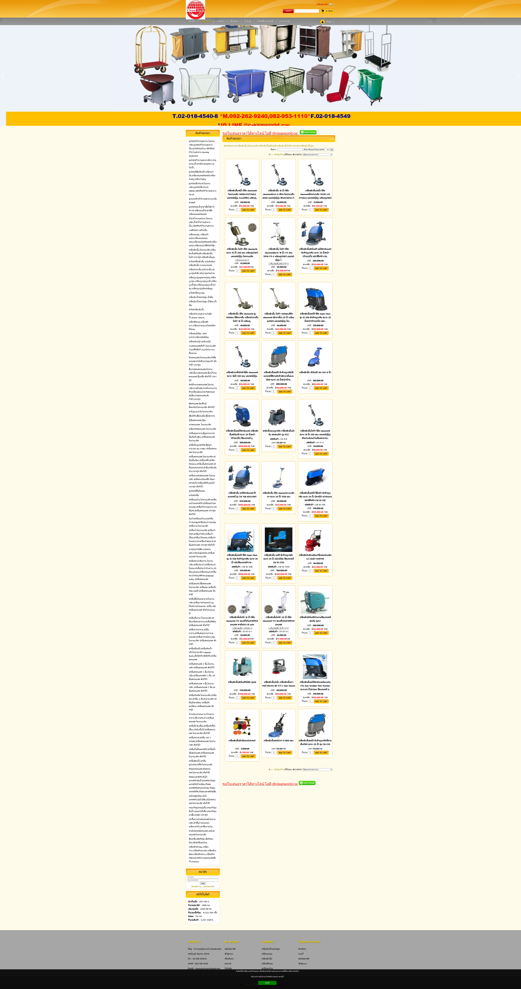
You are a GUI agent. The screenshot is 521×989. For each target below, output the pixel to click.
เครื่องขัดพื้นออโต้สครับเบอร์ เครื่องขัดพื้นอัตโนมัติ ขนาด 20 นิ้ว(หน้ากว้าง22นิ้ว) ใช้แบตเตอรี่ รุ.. (242, 434)
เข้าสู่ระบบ (330, 22)
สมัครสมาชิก (322, 4)
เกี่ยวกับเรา (229, 959)
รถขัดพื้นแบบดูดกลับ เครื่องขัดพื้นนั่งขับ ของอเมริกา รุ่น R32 (278, 432)
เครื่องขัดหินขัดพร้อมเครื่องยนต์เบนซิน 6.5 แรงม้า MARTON (315, 557)
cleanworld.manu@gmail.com (207, 968)
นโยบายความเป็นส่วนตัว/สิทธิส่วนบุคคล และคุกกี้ (267, 976)
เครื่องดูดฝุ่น (267, 954)
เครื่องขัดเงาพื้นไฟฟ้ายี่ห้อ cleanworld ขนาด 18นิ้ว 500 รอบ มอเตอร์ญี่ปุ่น (242, 374)
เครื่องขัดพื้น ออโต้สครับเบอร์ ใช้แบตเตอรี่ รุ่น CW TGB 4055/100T (242, 495)
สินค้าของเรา (234, 138)
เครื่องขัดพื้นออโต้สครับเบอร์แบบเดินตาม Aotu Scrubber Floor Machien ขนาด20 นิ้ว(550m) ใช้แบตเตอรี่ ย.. (315, 685)
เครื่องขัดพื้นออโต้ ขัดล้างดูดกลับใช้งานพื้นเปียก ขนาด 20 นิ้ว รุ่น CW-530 (315, 742)
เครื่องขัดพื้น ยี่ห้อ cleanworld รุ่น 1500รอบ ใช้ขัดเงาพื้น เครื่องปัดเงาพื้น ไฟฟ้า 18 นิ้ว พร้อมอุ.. (242, 317)
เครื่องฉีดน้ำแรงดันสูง (271, 949)
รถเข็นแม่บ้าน (267, 968)
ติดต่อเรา (302, 949)
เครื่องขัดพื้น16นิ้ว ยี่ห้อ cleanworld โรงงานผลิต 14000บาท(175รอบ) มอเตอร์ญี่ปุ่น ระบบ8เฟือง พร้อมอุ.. (242, 194)
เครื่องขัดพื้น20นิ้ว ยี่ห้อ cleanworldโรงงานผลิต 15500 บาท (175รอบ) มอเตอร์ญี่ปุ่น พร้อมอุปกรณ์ (315, 194)
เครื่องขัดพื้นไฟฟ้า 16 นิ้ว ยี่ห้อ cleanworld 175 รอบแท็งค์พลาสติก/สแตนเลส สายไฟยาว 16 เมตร (242, 621)
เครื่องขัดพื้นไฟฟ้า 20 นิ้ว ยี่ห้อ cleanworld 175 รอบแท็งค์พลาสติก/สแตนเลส (279, 621)
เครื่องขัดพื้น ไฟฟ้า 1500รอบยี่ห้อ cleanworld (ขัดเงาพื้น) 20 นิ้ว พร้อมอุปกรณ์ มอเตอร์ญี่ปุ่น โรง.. (278, 317)
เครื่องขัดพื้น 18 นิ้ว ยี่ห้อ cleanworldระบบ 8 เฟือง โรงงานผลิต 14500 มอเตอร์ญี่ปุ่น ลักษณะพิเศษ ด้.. (278, 194)
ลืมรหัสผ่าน (196, 886)
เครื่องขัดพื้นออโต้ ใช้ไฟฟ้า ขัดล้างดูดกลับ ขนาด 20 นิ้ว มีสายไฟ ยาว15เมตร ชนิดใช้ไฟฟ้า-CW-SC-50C (315, 496)
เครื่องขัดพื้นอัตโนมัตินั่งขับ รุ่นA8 (242, 682)
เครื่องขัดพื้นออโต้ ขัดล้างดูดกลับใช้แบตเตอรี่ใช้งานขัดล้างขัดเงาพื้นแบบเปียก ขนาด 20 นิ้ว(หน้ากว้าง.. (279, 376)
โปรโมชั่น (228, 968)
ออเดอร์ (228, 964)
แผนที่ (301, 954)
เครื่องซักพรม (267, 964)
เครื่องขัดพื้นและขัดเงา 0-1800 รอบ (278, 740)
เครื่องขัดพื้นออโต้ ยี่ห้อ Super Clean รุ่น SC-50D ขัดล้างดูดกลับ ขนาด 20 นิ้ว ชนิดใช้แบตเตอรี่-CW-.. (242, 558)
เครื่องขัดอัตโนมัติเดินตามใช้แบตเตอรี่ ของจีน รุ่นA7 (315, 619)
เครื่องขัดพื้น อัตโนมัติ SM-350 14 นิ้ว (315, 372)
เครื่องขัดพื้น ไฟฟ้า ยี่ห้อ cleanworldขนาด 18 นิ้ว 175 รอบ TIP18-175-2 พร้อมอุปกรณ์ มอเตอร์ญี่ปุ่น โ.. (278, 254)
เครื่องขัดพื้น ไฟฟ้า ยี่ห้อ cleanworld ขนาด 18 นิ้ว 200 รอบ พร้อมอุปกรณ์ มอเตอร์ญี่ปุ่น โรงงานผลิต (242, 252)
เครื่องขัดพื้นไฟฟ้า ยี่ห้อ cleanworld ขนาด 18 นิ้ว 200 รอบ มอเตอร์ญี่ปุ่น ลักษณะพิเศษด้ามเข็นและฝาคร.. (315, 434)
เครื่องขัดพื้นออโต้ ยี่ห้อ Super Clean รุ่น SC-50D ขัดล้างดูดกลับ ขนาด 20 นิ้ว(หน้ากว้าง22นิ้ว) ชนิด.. (315, 317)
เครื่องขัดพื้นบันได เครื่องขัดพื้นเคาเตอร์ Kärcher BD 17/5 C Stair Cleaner (278, 684)
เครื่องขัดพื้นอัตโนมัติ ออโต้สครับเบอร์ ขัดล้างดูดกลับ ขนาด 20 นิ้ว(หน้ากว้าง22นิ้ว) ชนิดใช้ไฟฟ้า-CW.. (315, 252)
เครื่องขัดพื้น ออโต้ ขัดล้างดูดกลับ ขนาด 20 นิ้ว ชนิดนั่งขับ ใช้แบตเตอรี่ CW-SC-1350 (278, 558)
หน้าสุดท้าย (279, 154)
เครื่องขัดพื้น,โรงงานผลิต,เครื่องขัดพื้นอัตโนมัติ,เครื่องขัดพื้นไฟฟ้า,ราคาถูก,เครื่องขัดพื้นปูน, (275, 146)
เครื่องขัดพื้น (267, 959)
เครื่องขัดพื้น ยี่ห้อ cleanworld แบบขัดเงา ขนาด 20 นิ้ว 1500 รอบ (278, 495)
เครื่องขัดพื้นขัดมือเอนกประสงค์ (242, 740)
